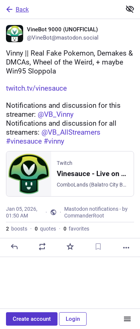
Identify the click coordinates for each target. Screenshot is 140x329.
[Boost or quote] (42, 246)
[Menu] (127, 319)
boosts (16, 229)
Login (73, 319)
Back (22, 9)
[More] (126, 247)
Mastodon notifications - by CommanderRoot (96, 212)
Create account (32, 319)
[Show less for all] (130, 9)
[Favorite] (70, 246)
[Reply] (14, 246)
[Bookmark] (98, 246)
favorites (76, 229)
